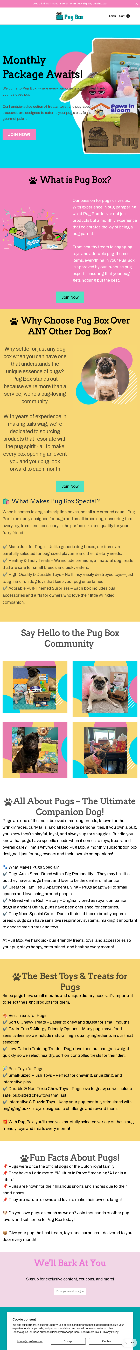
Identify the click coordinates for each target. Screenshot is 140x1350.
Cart (122, 15)
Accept (68, 1341)
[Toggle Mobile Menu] (14, 16)
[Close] (136, 3)
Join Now (70, 297)
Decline (106, 1341)
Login (112, 15)
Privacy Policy (110, 1332)
